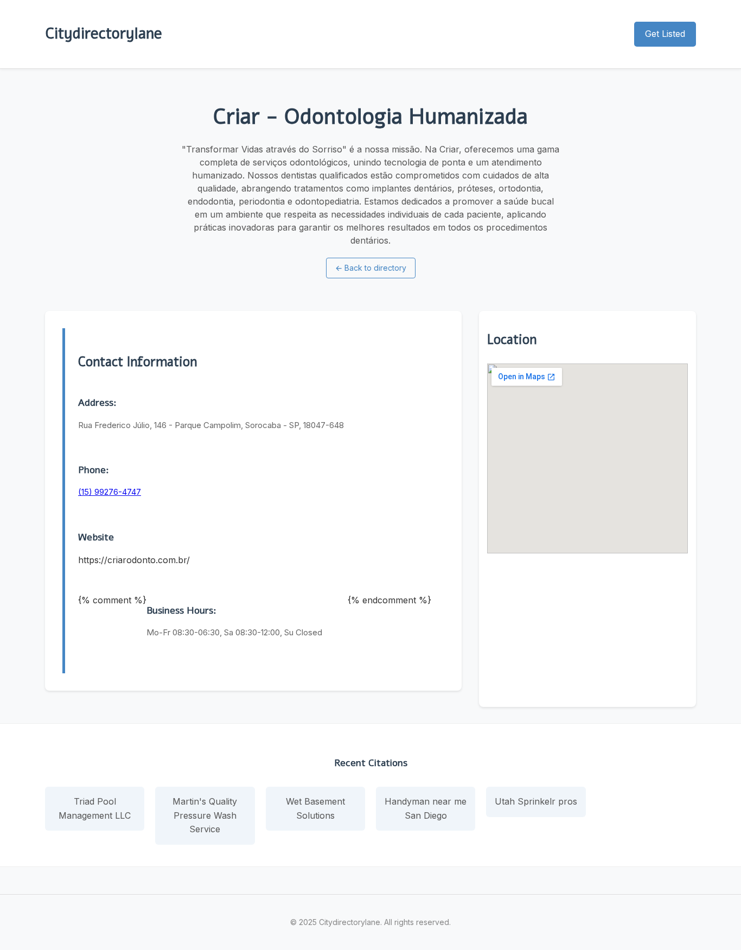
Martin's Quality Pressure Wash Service (205, 815)
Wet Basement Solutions (315, 808)
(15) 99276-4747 (109, 492)
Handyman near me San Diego (426, 808)
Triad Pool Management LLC (95, 808)
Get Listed (665, 33)
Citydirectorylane (103, 33)
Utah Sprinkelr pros (536, 801)
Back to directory (370, 267)
